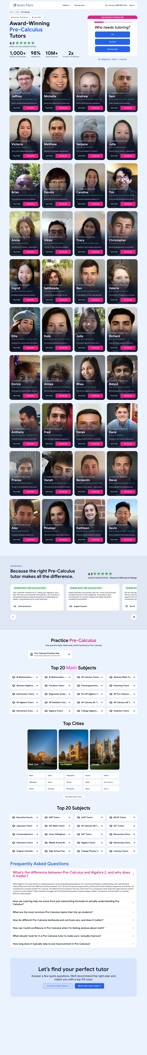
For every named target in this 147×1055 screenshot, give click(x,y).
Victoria (17, 144)
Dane (112, 432)
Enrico (16, 384)
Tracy (80, 240)
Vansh (48, 480)
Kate (47, 336)
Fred (47, 432)
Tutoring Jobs (79, 5)
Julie (79, 336)
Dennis (49, 192)
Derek (80, 432)
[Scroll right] (134, 617)
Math (17, 12)
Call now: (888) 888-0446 (117, 5)
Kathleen (82, 528)
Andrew (82, 96)
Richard (114, 336)
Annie (16, 240)
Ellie (15, 336)
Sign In (131, 5)
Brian (15, 192)
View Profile (16, 108)
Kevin (113, 528)
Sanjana (82, 144)
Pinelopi (50, 528)
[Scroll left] (13, 617)
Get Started (30, 108)
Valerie (114, 288)
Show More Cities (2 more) (73, 797)
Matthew (50, 144)
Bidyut (113, 384)
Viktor (48, 240)
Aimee (48, 384)
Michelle (50, 96)
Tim (111, 192)
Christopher (117, 240)
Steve (113, 480)
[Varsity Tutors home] (23, 5)
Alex (15, 528)
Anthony (18, 432)
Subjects (66, 5)
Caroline (82, 192)
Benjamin (83, 480)
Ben (79, 288)
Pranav (17, 480)
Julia (112, 144)
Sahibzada (51, 288)
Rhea (80, 384)
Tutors (11, 12)
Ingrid (16, 288)
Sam (112, 96)
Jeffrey (17, 96)
